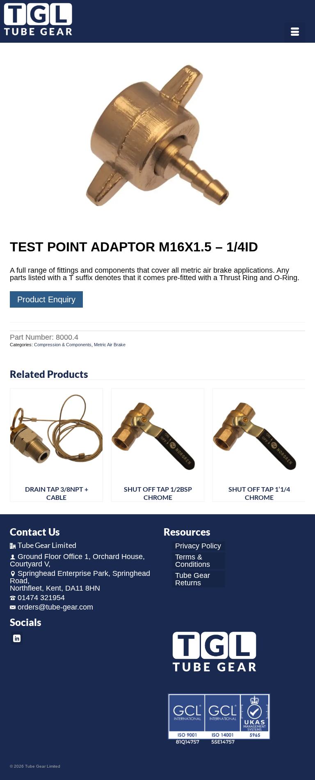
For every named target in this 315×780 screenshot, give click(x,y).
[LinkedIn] (17, 638)
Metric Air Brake (110, 344)
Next (298, 445)
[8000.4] (157, 142)
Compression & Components (62, 344)
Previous (17, 445)
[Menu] (295, 32)
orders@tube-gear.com (55, 607)
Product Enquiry (46, 299)
